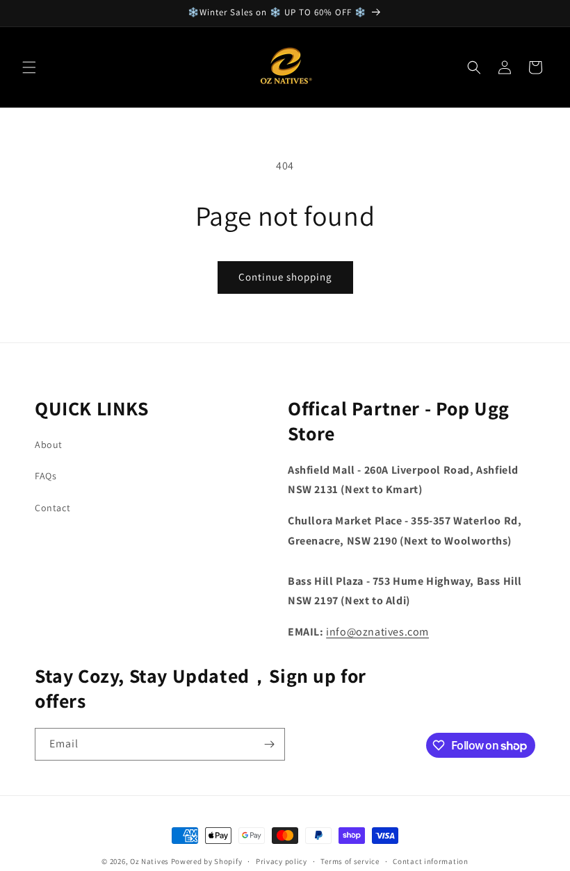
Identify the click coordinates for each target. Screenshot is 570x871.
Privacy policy (281, 861)
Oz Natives (149, 861)
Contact (52, 507)
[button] (29, 67)
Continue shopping (285, 276)
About (49, 444)
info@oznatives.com (377, 631)
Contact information (430, 861)
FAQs (45, 476)
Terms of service (349, 861)
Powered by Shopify (207, 861)
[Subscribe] (269, 744)
